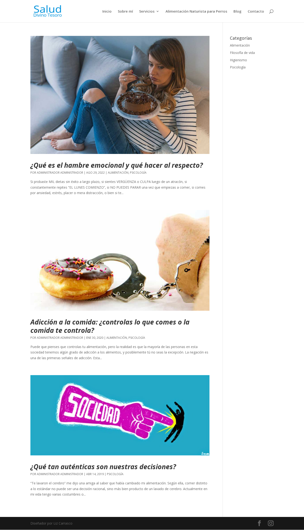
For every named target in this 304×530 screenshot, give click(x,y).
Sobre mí (125, 12)
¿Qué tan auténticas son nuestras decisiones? (103, 466)
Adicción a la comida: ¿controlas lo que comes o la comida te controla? (110, 325)
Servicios (147, 12)
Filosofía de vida (242, 52)
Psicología (138, 173)
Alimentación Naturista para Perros (196, 12)
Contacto (256, 12)
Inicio (107, 12)
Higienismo (238, 60)
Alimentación (118, 173)
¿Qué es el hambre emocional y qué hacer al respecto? (116, 165)
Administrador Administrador (60, 173)
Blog (237, 12)
